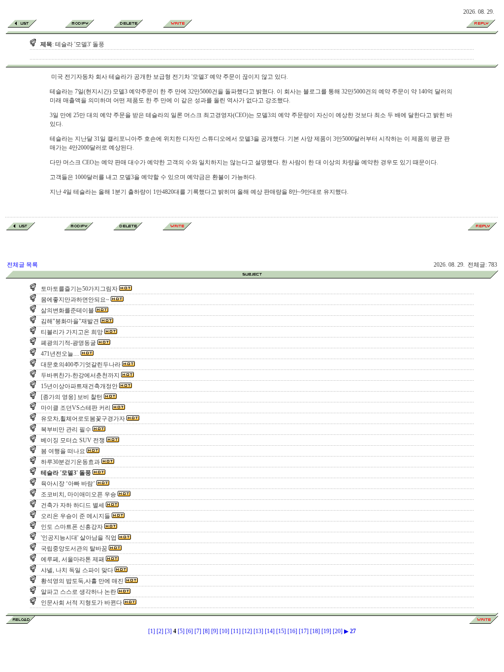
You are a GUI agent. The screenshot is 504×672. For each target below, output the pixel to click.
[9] (214, 631)
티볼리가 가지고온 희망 (71, 332)
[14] (270, 631)
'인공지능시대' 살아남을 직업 (78, 537)
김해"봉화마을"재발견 (69, 321)
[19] (326, 631)
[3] (168, 631)
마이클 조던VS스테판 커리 (75, 407)
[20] (338, 631)
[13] (258, 631)
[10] (224, 631)
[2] (160, 631)
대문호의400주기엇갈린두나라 (80, 364)
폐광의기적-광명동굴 (67, 342)
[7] (197, 631)
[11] (236, 631)
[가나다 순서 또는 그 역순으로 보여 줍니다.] (252, 276)
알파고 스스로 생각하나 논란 (78, 591)
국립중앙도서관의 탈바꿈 (73, 548)
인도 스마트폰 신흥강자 (71, 526)
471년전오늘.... (59, 353)
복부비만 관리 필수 (65, 429)
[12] (247, 631)
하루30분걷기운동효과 (69, 461)
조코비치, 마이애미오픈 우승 (78, 494)
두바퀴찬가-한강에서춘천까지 (79, 375)
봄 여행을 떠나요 (62, 451)
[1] (151, 631)
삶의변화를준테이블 (66, 310)
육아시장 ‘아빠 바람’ (67, 483)
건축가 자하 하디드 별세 (72, 505)
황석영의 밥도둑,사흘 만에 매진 (81, 581)
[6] (189, 631)
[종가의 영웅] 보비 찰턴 (71, 397)
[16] (292, 631)
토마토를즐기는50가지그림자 (78, 288)
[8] (206, 631)
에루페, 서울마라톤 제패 (72, 559)
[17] (304, 631)
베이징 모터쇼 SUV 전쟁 (72, 440)
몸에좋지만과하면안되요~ (74, 299)
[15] (281, 631)
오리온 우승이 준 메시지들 (75, 516)
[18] (315, 631)
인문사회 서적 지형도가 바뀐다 (81, 602)
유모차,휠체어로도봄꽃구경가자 (82, 418)
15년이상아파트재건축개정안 (78, 386)
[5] (181, 631)
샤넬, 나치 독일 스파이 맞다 (76, 570)
